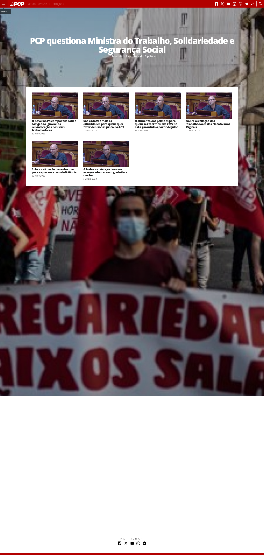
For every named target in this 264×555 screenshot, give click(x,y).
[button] (4, 4)
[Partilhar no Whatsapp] (138, 544)
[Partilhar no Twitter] (126, 544)
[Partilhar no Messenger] (144, 544)
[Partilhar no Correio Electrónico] (132, 544)
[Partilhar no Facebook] (119, 544)
